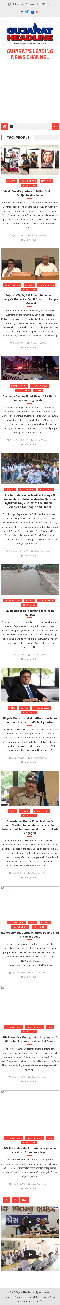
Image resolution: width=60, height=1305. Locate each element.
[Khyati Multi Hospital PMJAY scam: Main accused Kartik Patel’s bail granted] (30, 685)
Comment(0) (30, 239)
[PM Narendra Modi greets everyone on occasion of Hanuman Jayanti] (30, 1111)
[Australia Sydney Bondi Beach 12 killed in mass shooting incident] (30, 368)
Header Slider (46, 600)
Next (24, 1200)
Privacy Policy (48, 1297)
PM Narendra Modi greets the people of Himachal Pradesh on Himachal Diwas (30, 1039)
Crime (12, 707)
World (38, 390)
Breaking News (12, 285)
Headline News (28, 181)
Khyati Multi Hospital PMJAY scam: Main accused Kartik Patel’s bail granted (30, 720)
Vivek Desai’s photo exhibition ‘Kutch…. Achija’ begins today (30, 193)
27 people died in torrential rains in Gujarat (30, 613)
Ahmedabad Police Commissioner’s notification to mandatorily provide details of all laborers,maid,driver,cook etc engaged (30, 827)
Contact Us (33, 1297)
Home (8, 1297)
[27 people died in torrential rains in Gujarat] (30, 579)
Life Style (46, 181)
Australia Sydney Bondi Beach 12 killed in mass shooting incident (30, 398)
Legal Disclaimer (24, 1301)
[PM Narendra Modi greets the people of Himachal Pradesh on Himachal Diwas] (30, 1004)
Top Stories (29, 185)
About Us (19, 1297)
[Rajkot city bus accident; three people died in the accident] (30, 901)
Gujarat (11, 181)
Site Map (40, 1301)
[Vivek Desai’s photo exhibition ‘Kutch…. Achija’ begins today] (30, 160)
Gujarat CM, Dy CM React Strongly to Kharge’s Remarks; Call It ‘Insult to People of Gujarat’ (30, 299)
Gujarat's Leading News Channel (30, 54)
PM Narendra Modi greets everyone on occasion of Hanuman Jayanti (30, 1150)
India (50, 1027)
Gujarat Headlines (39, 235)
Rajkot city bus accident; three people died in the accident (30, 934)
